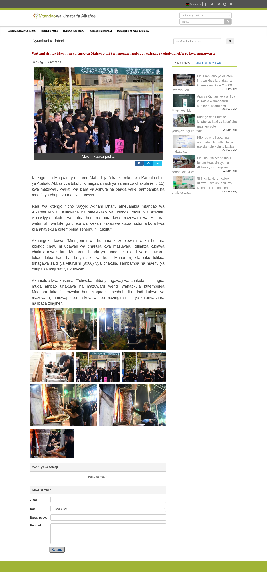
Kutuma (57, 549)
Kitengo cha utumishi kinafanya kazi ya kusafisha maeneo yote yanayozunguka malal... (204, 123)
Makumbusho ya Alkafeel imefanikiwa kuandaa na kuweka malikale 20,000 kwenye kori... (203, 82)
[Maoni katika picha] (98, 110)
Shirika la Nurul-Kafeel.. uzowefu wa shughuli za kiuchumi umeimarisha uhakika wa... (202, 185)
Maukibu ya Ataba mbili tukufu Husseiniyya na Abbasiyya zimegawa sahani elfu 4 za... (201, 164)
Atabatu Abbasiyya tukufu (21, 31)
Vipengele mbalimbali (100, 31)
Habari (58, 40)
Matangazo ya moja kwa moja (133, 31)
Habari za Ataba (49, 31)
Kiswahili (194, 4)
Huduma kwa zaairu (73, 31)
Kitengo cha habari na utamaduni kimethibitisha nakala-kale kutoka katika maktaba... (203, 144)
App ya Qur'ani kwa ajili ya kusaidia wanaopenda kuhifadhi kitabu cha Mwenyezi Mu (203, 103)
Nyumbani (41, 40)
